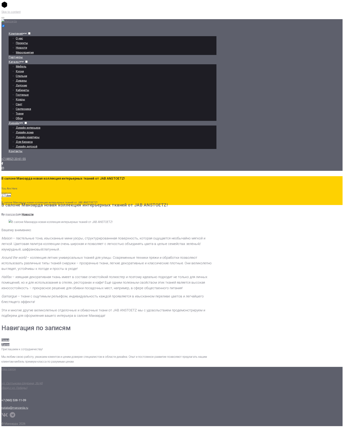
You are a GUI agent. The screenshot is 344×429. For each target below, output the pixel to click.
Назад (5, 340)
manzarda (12, 214)
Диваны (21, 80)
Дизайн (14, 123)
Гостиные (22, 95)
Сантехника (23, 109)
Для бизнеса (24, 142)
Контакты (16, 151)
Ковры (20, 99)
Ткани (19, 113)
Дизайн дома (25, 132)
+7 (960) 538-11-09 (13, 400)
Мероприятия (25, 52)
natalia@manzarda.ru (14, 407)
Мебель (21, 66)
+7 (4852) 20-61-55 (13, 159)
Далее (5, 344)
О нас (19, 38)
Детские (21, 85)
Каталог (14, 62)
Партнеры (16, 57)
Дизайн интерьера (28, 127)
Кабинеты (22, 90)
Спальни (21, 76)
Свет (19, 104)
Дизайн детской (26, 146)
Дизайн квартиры (28, 137)
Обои (19, 118)
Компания (16, 33)
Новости (21, 47)
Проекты (22, 43)
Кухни (20, 71)
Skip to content (11, 12)
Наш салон (8, 369)
